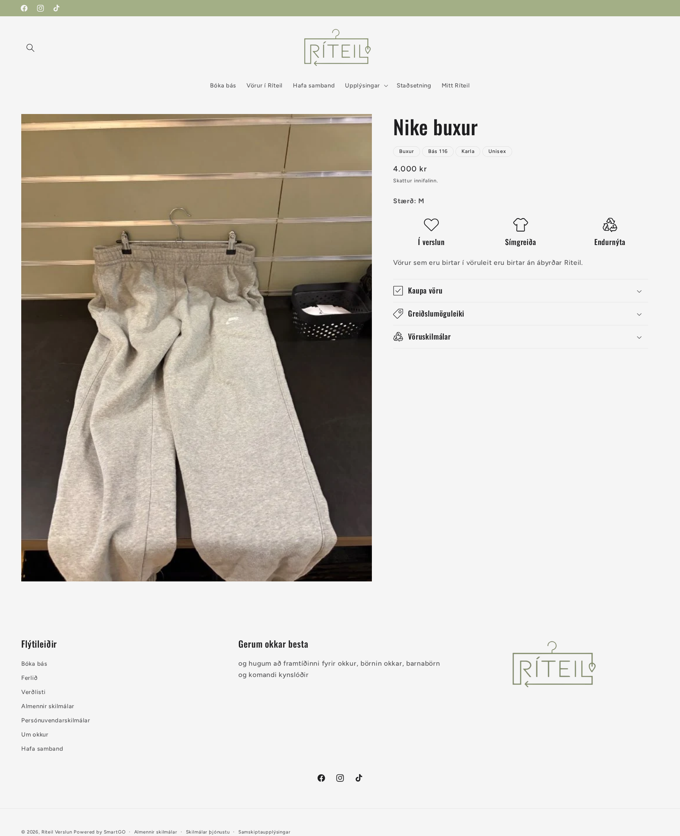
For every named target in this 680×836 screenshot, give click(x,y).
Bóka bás (34, 663)
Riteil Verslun (56, 832)
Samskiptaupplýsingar (264, 832)
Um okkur (35, 734)
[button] (30, 47)
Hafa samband (42, 748)
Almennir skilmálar (47, 706)
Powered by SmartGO (99, 832)
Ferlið (29, 677)
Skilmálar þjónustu (208, 832)
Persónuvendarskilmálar (55, 720)
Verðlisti (33, 691)
